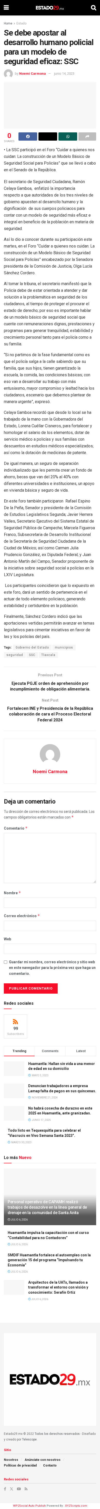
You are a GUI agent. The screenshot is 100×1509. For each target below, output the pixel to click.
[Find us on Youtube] (19, 1489)
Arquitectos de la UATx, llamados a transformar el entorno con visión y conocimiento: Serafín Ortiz (58, 1287)
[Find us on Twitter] (11, 1489)
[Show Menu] (6, 7)
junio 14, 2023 (64, 73)
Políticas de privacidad (20, 1465)
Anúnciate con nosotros (43, 1460)
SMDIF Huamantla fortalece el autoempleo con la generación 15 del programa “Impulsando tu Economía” (49, 1260)
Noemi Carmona (32, 73)
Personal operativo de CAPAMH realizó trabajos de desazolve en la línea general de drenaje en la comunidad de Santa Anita (47, 1207)
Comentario (16, 828)
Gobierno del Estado (32, 647)
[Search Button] (93, 7)
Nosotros (11, 1460)
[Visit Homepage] (50, 8)
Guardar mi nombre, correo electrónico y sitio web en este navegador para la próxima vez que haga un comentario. (52, 968)
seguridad (14, 655)
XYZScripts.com (76, 1505)
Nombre (12, 892)
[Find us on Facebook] (5, 1489)
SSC (32, 655)
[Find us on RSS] (26, 1489)
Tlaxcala (48, 655)
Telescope (29, 1439)
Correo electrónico (22, 915)
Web (7, 939)
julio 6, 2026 (19, 1219)
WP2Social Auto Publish (29, 1505)
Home (8, 23)
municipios (64, 647)
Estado (21, 23)
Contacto (50, 1465)
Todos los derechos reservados (57, 1434)
